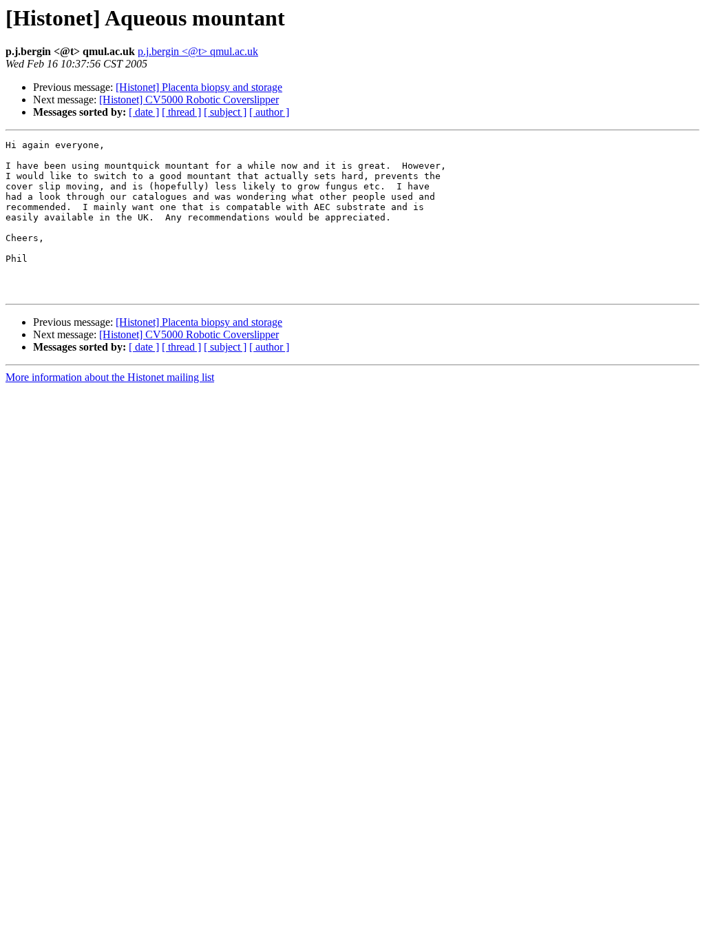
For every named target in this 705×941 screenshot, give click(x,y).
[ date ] (144, 112)
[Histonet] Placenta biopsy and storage (199, 87)
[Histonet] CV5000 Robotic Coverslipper (189, 99)
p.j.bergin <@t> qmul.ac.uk (198, 51)
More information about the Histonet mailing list (110, 377)
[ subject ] (225, 112)
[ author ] (269, 112)
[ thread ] (181, 112)
